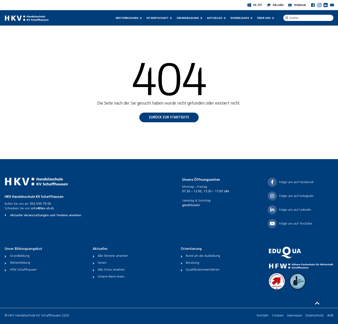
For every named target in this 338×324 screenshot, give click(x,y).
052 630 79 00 (40, 204)
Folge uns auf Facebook (296, 182)
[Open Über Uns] (273, 18)
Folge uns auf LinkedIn (295, 210)
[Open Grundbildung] (201, 18)
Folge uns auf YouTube (295, 223)
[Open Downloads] (251, 18)
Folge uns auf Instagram (296, 196)
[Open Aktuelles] (224, 18)
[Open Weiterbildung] (141, 18)
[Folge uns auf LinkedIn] (272, 209)
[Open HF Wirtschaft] (171, 18)
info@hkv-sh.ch (42, 208)
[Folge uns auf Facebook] (272, 182)
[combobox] (308, 18)
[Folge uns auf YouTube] (272, 223)
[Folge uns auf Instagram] (272, 196)
